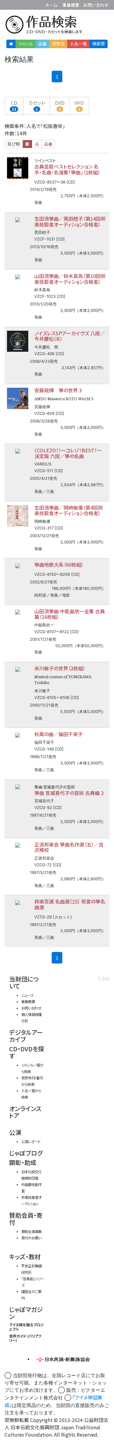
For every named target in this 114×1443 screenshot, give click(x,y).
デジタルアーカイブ (26, 1036)
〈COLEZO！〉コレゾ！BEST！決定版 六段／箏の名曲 (68, 453)
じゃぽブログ (26, 1153)
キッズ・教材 (25, 1256)
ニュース (27, 995)
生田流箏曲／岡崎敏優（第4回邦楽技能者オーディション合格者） (68, 510)
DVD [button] (59, 105)
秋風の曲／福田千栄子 (58, 734)
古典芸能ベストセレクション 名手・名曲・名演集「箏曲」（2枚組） (67, 169)
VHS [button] (79, 105)
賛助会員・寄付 (26, 1219)
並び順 (13, 143)
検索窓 (98, 44)
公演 (15, 1132)
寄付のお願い (31, 1237)
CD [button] (14, 105)
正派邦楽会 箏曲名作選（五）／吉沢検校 (69, 847)
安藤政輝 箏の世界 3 (58, 390)
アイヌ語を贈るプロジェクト (26, 1326)
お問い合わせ (95, 4)
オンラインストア (25, 1112)
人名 (78, 44)
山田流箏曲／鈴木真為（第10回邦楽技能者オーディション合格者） (69, 278)
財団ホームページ (52, 4)
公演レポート (30, 1141)
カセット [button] (36, 105)
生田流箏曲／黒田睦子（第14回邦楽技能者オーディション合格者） (69, 221)
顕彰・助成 (22, 1162)
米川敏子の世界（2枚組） (59, 668)
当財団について (24, 982)
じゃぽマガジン (26, 1313)
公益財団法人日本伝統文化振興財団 (8, 4)
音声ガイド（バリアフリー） (25, 1338)
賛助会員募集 (31, 1231)
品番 (42, 44)
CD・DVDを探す (26, 1052)
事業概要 (71, 4)
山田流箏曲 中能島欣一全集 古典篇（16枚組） (69, 614)
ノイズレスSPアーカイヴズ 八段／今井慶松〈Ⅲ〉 (69, 336)
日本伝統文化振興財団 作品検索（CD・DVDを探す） (57, 25)
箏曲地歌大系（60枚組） (59, 564)
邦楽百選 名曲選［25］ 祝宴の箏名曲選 (69, 904)
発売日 (58, 44)
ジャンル (25, 44)
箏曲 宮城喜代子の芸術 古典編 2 (69, 792)
